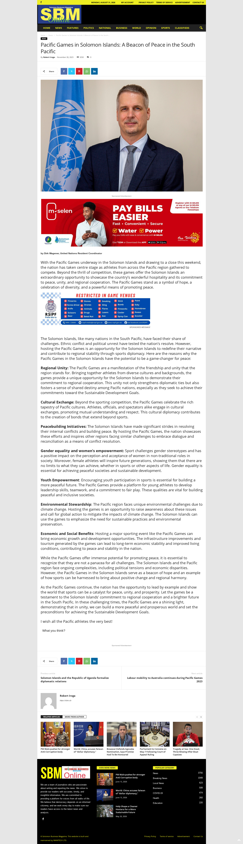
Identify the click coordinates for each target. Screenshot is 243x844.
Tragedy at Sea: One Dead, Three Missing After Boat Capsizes (186, 751)
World (136, 27)
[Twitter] (71, 71)
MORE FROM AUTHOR (74, 717)
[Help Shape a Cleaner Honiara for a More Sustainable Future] (105, 811)
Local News (158, 783)
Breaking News (160, 778)
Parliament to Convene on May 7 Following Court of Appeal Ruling (153, 751)
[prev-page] (197, 717)
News (58, 27)
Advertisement (182, 2)
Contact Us (198, 2)
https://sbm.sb (65, 700)
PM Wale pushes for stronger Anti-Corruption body (55, 750)
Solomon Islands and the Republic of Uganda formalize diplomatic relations (75, 679)
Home (46, 27)
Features (73, 27)
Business (121, 27)
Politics (88, 27)
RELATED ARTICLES (51, 717)
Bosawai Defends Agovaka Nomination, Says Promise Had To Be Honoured (120, 751)
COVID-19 (158, 793)
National (105, 27)
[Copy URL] (102, 71)
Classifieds (182, 27)
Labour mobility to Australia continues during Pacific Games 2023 (164, 679)
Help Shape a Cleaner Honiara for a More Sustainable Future (127, 809)
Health (156, 798)
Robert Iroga (49, 57)
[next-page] (201, 717)
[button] (201, 28)
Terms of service (164, 2)
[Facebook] (41, 2)
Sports (165, 27)
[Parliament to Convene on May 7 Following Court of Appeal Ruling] (155, 734)
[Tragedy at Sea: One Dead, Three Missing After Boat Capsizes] (188, 734)
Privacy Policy (146, 2)
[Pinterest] (79, 71)
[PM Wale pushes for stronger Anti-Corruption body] (55, 734)
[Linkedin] (94, 71)
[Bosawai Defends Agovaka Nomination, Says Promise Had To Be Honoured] (122, 734)
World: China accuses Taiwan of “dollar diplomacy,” (88, 750)
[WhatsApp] (86, 71)
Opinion (151, 27)
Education (157, 803)
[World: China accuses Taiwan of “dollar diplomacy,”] (88, 734)
